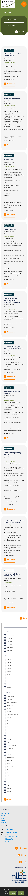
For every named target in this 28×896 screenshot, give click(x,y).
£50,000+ (9, 681)
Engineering (10, 727)
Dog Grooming (10, 723)
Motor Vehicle (10, 766)
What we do (5, 816)
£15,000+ (9, 659)
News (3, 820)
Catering (9, 717)
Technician (9, 791)
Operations (9, 769)
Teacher (9, 788)
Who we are (5, 813)
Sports (8, 779)
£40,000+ (9, 675)
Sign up (24, 855)
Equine (8, 733)
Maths (8, 763)
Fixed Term (9, 638)
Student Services (11, 782)
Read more (11, 84)
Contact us (4, 822)
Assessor (9, 708)
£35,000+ (9, 671)
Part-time (9, 644)
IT (7, 751)
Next (25, 618)
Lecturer (9, 754)
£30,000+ (9, 668)
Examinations (10, 736)
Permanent (10, 647)
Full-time (9, 641)
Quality (9, 773)
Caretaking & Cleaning (12, 714)
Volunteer (9, 650)
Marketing (9, 760)
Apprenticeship (11, 635)
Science (9, 776)
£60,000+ (9, 684)
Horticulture (10, 748)
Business (9, 711)
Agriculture (9, 699)
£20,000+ (9, 662)
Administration (10, 696)
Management (10, 757)
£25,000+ (9, 665)
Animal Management (12, 702)
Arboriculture (10, 705)
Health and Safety (11, 745)
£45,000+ (9, 678)
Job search (23, 848)
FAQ (2, 818)
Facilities (9, 739)
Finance (9, 742)
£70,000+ (9, 687)
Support (9, 785)
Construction (10, 720)
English (9, 730)
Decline (13, 893)
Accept (21, 893)
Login (25, 862)
